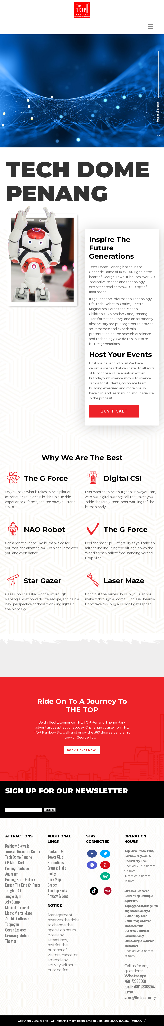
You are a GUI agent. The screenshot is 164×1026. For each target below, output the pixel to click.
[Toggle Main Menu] (150, 27)
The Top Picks (57, 890)
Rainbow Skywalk (17, 846)
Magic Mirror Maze (18, 913)
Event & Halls (57, 868)
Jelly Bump (12, 902)
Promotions (56, 862)
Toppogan (12, 924)
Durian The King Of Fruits (22, 885)
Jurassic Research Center (23, 851)
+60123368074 (144, 987)
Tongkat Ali (13, 891)
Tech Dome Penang (18, 857)
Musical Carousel (17, 907)
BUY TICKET (114, 411)
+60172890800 (135, 981)
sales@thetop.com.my (140, 997)
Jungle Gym (13, 896)
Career (52, 885)
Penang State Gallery (20, 879)
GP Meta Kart (14, 863)
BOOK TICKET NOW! (82, 750)
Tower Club (55, 857)
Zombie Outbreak (17, 919)
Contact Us (55, 851)
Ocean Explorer (15, 930)
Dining (52, 874)
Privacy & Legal (58, 896)
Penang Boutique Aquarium (17, 871)
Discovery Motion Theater (17, 938)
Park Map (54, 879)
